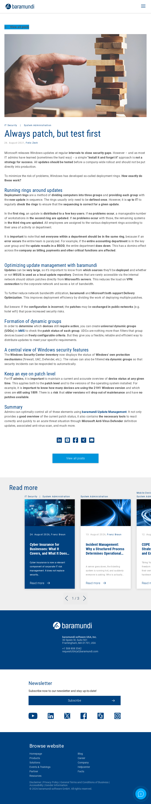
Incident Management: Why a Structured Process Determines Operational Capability (105, 551)
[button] (143, 6)
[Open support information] (140, 793)
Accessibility (36, 785)
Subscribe (74, 700)
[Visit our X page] (67, 716)
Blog (80, 753)
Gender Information (56, 785)
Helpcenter (84, 766)
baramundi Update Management (104, 412)
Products (34, 758)
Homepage (35, 753)
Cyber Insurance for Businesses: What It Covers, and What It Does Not (48, 551)
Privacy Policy (51, 782)
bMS (21, 331)
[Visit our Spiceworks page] (100, 716)
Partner (33, 771)
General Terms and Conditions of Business (84, 782)
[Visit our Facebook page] (83, 716)
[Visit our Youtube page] (33, 716)
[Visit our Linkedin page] (51, 716)
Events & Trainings (39, 766)
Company (83, 762)
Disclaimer (35, 782)
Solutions (34, 762)
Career (81, 758)
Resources (35, 775)
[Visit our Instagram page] (117, 716)
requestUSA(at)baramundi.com (80, 651)
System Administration (37, 125)
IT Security (11, 125)
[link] (25, 6)
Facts (81, 771)
